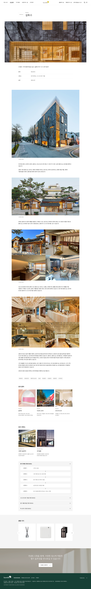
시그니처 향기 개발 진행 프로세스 (27, 498)
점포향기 (55, 378)
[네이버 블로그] (83, 7)
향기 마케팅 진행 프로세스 (26, 463)
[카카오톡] (81, 7)
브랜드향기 (27, 378)
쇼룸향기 (49, 378)
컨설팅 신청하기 (44, 565)
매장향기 (21, 378)
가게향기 (60, 378)
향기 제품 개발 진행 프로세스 (26, 503)
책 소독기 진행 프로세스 (25, 508)
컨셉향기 (44, 378)
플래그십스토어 (33, 378)
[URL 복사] (86, 7)
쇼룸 (39, 378)
